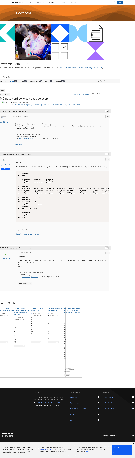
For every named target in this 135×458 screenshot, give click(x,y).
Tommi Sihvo (6, 259)
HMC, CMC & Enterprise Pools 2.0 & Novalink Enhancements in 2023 (72, 310)
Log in (119, 2)
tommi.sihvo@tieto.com (27, 138)
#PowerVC (72, 68)
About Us (73, 397)
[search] (93, 2)
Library (48, 81)
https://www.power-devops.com (27, 234)
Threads (12, 81)
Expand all (76, 94)
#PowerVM (64, 68)
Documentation (110, 409)
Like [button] (107, 111)
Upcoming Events (35, 81)
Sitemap (73, 414)
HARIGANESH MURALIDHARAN (69, 369)
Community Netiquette (78, 409)
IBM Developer (110, 403)
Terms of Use (75, 403)
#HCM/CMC (98, 68)
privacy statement (56, 453)
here (87, 451)
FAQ (71, 420)
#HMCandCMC (20, 144)
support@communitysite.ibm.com (48, 402)
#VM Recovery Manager (84, 68)
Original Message (25, 283)
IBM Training (109, 397)
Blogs (23, 81)
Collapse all (86, 94)
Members (59, 81)
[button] (41, 2)
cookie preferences (45, 449)
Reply (107, 116)
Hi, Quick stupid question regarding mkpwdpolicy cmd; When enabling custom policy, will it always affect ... (45, 105)
